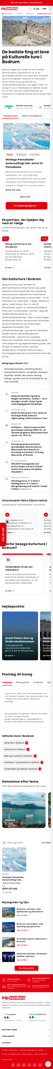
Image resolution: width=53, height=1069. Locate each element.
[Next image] (23, 859)
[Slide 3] (27, 147)
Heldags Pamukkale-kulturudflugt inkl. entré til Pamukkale (24, 163)
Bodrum (30, 13)
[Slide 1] (23, 147)
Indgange (7, 682)
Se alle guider (26, 968)
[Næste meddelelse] (48, 3)
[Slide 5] (30, 147)
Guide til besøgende (32, 116)
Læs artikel (22, 915)
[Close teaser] (7, 522)
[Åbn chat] (48, 1064)
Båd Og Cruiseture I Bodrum (20, 756)
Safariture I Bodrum (15, 743)
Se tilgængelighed (25, 205)
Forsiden (8, 13)
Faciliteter (38, 682)
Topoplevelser (10, 116)
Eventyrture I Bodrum (16, 749)
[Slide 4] (29, 147)
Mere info (25, 196)
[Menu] (50, 9)
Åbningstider (22, 682)
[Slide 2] (25, 147)
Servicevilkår (7, 1059)
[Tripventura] (13, 998)
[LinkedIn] (40, 1065)
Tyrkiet (19, 13)
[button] (3, 534)
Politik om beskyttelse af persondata (17, 1054)
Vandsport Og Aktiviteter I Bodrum (23, 762)
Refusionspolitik (40, 1054)
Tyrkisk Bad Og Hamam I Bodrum (22, 769)
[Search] (30, 9)
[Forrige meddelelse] (5, 3)
